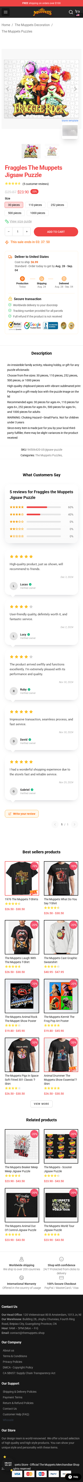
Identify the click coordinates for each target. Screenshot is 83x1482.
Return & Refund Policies (18, 1403)
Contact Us (10, 1408)
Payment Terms (12, 1397)
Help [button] (75, 1477)
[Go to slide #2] (52, 151)
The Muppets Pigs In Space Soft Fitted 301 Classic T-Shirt (21, 1079)
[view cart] (77, 12)
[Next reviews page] (74, 824)
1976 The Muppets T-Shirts (21, 899)
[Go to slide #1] (31, 151)
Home (6, 25)
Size (7, 198)
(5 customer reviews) (36, 184)
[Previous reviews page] (55, 824)
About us (8, 1350)
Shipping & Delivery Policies (19, 1391)
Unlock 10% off (8, 1464)
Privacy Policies (12, 1361)
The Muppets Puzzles (17, 31)
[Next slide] (75, 89)
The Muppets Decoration (32, 25)
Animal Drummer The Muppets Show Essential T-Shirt (60, 1079)
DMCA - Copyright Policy (18, 1367)
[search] (70, 12)
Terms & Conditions (15, 1356)
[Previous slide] (8, 89)
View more (41, 1104)
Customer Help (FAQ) (16, 1414)
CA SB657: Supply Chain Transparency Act (29, 1373)
